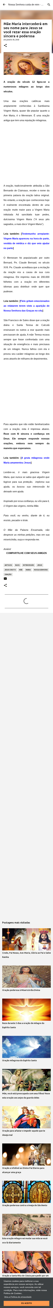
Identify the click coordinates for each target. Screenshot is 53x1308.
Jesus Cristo (10, 570)
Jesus (39, 565)
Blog (17, 565)
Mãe (20, 570)
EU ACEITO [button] (26, 1303)
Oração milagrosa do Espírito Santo (19, 1060)
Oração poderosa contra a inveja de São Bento (24, 1205)
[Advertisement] (26, 153)
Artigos (8, 565)
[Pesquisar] (49, 4)
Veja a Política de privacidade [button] (18, 1297)
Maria (28, 570)
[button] (5, 45)
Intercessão (28, 565)
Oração (8, 574)
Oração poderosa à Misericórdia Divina (21, 990)
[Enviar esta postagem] (5, 580)
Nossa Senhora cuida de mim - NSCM (28, 4)
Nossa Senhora (41, 570)
